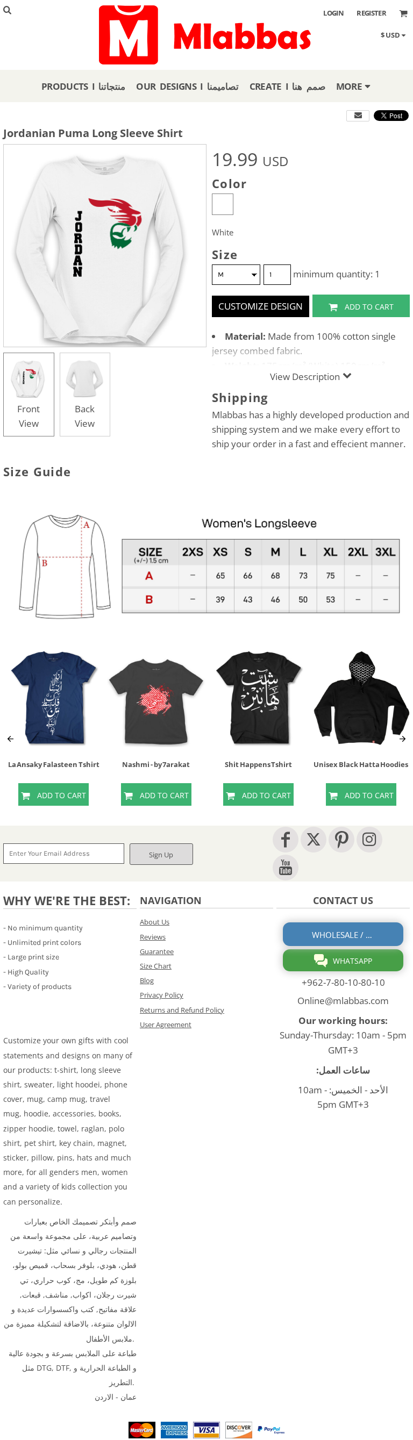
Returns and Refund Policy (182, 1010)
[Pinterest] (341, 839)
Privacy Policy (161, 995)
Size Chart (156, 966)
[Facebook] (285, 839)
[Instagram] (369, 839)
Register (371, 13)
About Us (154, 922)
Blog (147, 980)
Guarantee (157, 951)
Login (333, 13)
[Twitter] (313, 839)
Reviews (153, 937)
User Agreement (165, 1024)
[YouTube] (285, 867)
